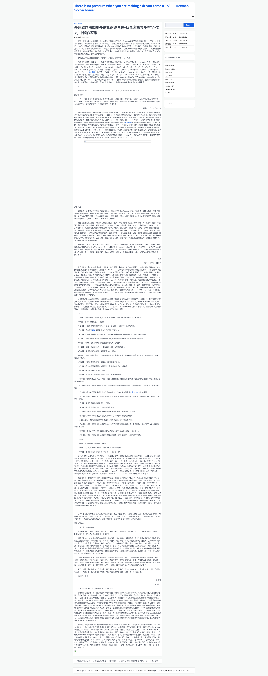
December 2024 (170, 82)
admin (78, 37)
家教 (94, 330)
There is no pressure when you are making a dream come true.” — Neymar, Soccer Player (131, 8)
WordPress (186, 670)
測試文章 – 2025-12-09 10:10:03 (176, 34)
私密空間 (128, 122)
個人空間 (91, 72)
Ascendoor (169, 670)
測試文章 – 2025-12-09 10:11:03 (176, 40)
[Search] (193, 16)
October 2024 (169, 86)
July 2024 (168, 93)
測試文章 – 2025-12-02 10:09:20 (176, 44)
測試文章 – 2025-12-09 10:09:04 (176, 37)
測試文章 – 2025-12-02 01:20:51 (176, 47)
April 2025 (168, 76)
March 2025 (169, 79)
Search (188, 25)
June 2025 (168, 72)
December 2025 (170, 65)
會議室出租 (134, 392)
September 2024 (170, 89)
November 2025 (170, 69)
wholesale (78, 23)
